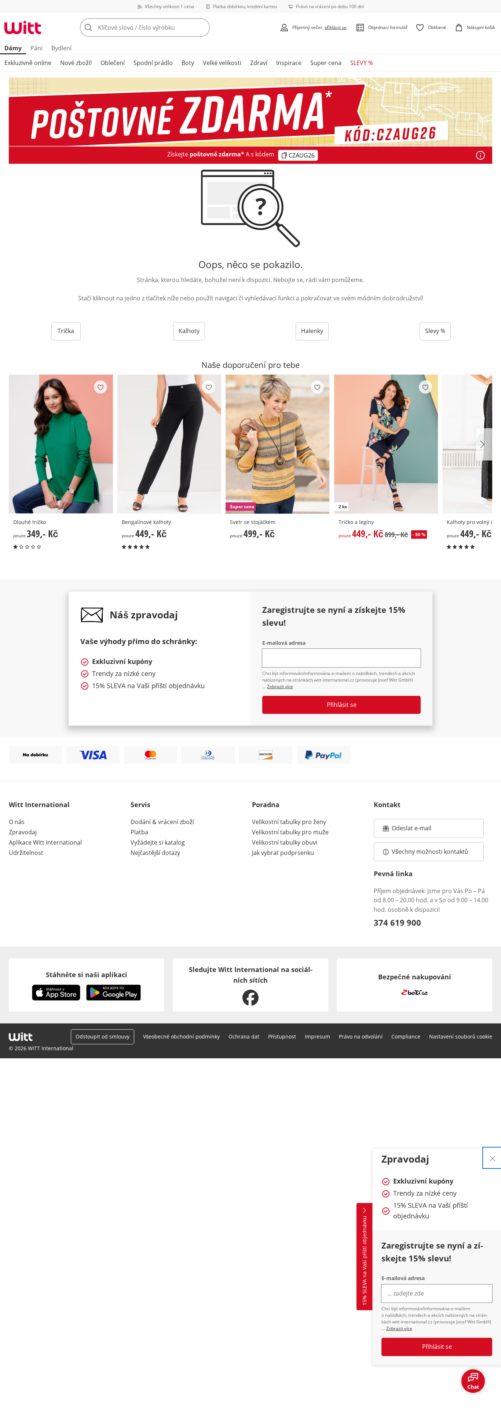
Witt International (39, 804)
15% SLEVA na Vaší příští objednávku (364, 1261)
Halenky (312, 331)
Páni (36, 48)
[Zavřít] (492, 1158)
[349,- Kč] (61, 444)
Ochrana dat (243, 1036)
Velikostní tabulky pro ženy (289, 822)
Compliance (405, 1036)
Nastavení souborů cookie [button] (460, 1036)
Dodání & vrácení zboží (162, 822)
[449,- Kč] (169, 444)
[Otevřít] (480, 155)
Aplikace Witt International (45, 842)
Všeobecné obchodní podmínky (181, 1036)
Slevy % (435, 331)
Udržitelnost (26, 853)
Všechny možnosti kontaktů (430, 852)
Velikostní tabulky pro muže (290, 832)
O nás (17, 822)
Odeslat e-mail (420, 830)
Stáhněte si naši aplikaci (86, 974)
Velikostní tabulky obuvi (284, 842)
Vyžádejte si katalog (158, 842)
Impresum (317, 1036)
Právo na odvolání (361, 1036)
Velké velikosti (222, 63)
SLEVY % (361, 63)
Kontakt (387, 804)
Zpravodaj (23, 832)
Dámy (13, 48)
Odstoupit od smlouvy (102, 1036)
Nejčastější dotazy (155, 853)
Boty (188, 63)
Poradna (265, 804)
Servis (140, 804)
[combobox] (161, 27)
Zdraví (258, 63)
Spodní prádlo (153, 63)
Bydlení (61, 48)
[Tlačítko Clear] (202, 27)
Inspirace (288, 63)
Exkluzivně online (27, 63)
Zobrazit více (399, 1328)
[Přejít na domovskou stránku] (22, 27)
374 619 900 (397, 922)
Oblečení (112, 63)
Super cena (325, 63)
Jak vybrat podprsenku (283, 853)
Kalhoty (189, 331)
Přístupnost (282, 1036)
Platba (139, 832)
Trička (66, 331)
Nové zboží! (76, 63)
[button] (484, 444)
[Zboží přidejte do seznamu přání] (100, 387)
